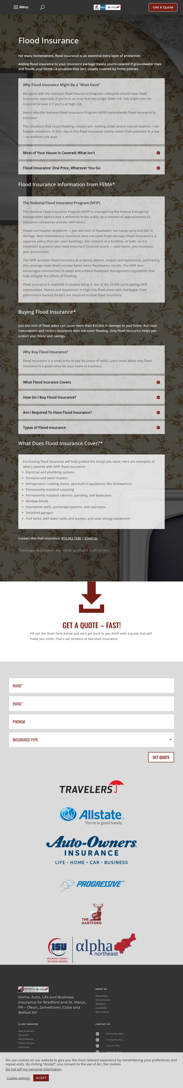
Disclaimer (100, 1004)
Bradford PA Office (114, 1034)
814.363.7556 (71, 538)
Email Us (91, 538)
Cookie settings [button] (18, 1078)
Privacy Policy (102, 996)
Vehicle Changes (26, 1043)
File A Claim (23, 1035)
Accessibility (101, 1008)
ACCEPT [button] (41, 1078)
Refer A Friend (102, 1012)
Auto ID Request (25, 1039)
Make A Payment (26, 1031)
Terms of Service (103, 1000)
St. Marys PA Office (114, 1040)
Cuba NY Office (113, 1046)
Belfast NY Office (113, 1052)
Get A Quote (23, 1047)
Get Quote (161, 757)
